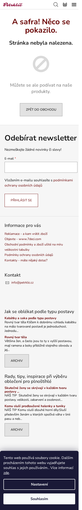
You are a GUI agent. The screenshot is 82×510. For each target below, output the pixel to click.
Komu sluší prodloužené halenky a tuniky (35, 406)
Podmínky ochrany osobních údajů (29, 255)
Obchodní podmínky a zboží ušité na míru (34, 244)
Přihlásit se (21, 200)
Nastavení (39, 484)
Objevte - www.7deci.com (23, 239)
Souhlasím (39, 498)
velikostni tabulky (17, 250)
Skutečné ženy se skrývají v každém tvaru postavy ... (36, 389)
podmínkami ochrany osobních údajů (39, 182)
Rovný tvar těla (16, 337)
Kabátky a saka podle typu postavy (30, 318)
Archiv (17, 361)
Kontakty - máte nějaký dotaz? (26, 260)
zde (6, 472)
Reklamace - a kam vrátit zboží (26, 234)
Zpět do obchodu (41, 109)
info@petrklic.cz (22, 282)
